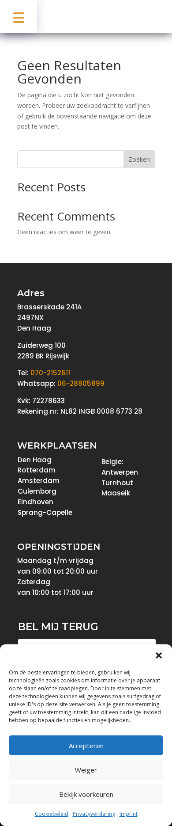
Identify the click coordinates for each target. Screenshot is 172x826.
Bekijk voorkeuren (86, 794)
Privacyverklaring (94, 814)
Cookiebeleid (51, 814)
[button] (158, 655)
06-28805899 (81, 383)
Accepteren (86, 745)
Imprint (129, 814)
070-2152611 (50, 372)
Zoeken (139, 159)
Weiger (86, 769)
